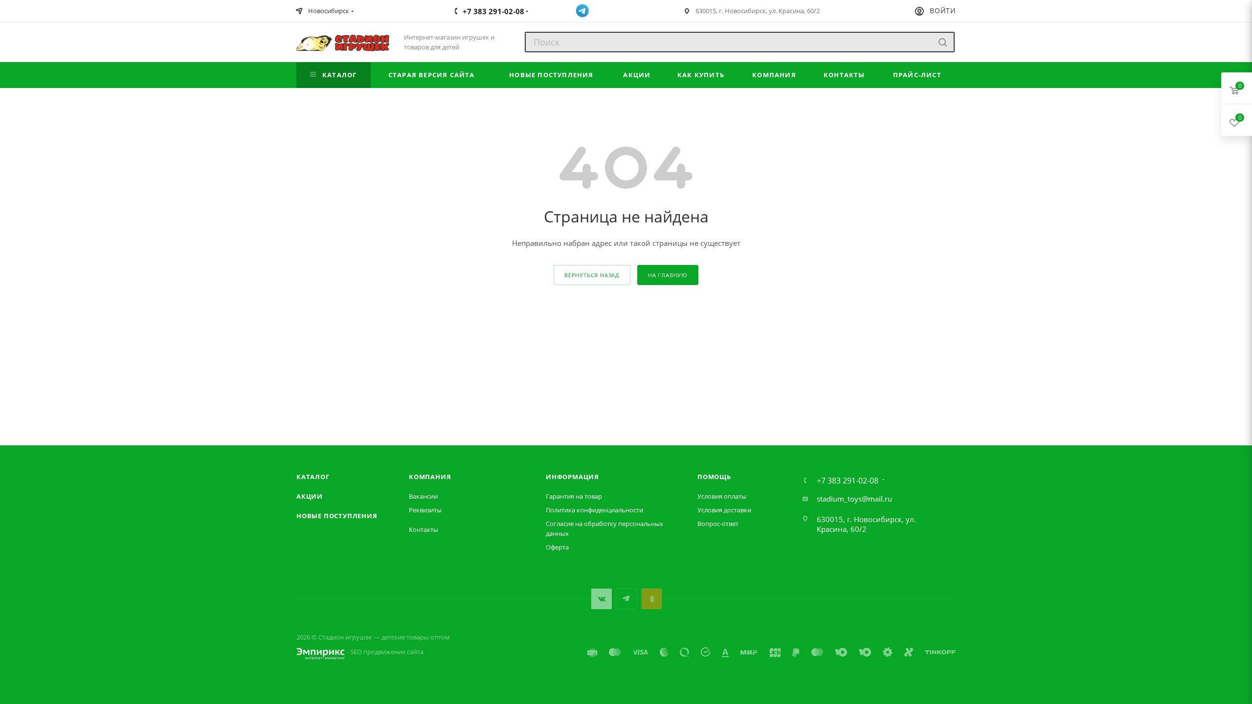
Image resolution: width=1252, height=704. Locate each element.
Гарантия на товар (574, 496)
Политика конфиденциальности (594, 510)
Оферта (557, 547)
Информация (572, 476)
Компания (430, 476)
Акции (309, 496)
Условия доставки (724, 510)
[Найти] (943, 42)
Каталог (313, 476)
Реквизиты (425, 510)
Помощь (714, 476)
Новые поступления (337, 515)
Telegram (626, 598)
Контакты (423, 529)
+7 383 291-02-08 (847, 480)
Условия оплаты (721, 496)
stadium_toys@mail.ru (854, 499)
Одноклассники (651, 598)
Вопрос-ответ (717, 523)
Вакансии (423, 496)
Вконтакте (601, 598)
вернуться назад (592, 275)
